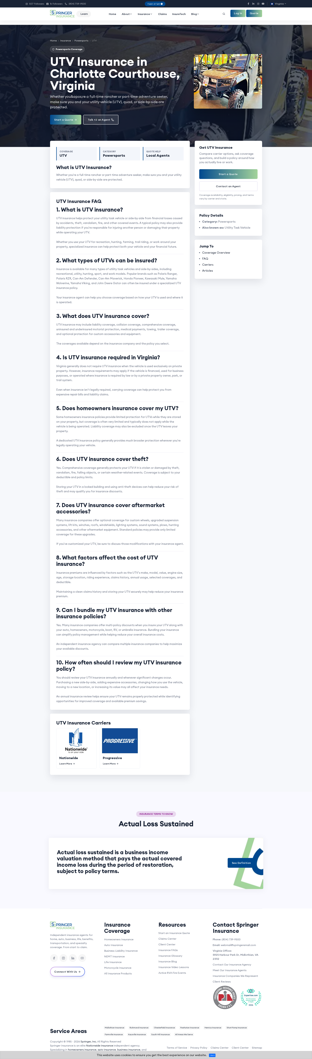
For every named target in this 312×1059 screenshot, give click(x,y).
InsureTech (179, 14)
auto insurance (107, 1049)
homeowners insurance (82, 1049)
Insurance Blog (167, 961)
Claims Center (167, 938)
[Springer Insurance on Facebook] (54, 958)
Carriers (207, 264)
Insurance (144, 14)
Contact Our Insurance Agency (232, 964)
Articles (207, 270)
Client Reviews (222, 981)
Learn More (65, 763)
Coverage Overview (216, 252)
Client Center (166, 944)
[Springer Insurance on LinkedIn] (73, 958)
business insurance (128, 1049)
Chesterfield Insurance (164, 1027)
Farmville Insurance (114, 1034)
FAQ (205, 258)
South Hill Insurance (160, 1034)
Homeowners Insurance (118, 939)
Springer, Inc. (89, 1041)
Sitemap (257, 1047)
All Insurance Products (118, 973)
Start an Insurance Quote (174, 933)
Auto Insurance (113, 945)
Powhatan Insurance (189, 1027)
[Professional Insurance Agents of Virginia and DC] (225, 997)
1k (54, 4)
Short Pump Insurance (237, 1027)
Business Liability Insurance (121, 950)
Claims (162, 14)
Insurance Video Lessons (173, 967)
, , (235, 956)
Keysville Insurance (137, 1034)
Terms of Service (177, 1047)
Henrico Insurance (213, 1027)
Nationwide (68, 758)
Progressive (112, 758)
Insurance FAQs (168, 950)
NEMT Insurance (114, 956)
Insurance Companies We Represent (235, 975)
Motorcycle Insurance (117, 967)
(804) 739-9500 (75, 4)
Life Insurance (113, 962)
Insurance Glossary (170, 955)
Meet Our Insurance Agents (230, 970)
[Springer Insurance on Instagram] (63, 958)
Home (112, 14)
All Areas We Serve (184, 1034)
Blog (194, 14)
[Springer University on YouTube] (82, 958)
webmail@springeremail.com (238, 945)
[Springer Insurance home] (74, 926)
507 (35, 4)
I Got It (212, 1055)
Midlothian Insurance (114, 1027)
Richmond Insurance (139, 1027)
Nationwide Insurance (99, 1045)
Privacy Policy (198, 1047)
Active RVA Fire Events (172, 972)
